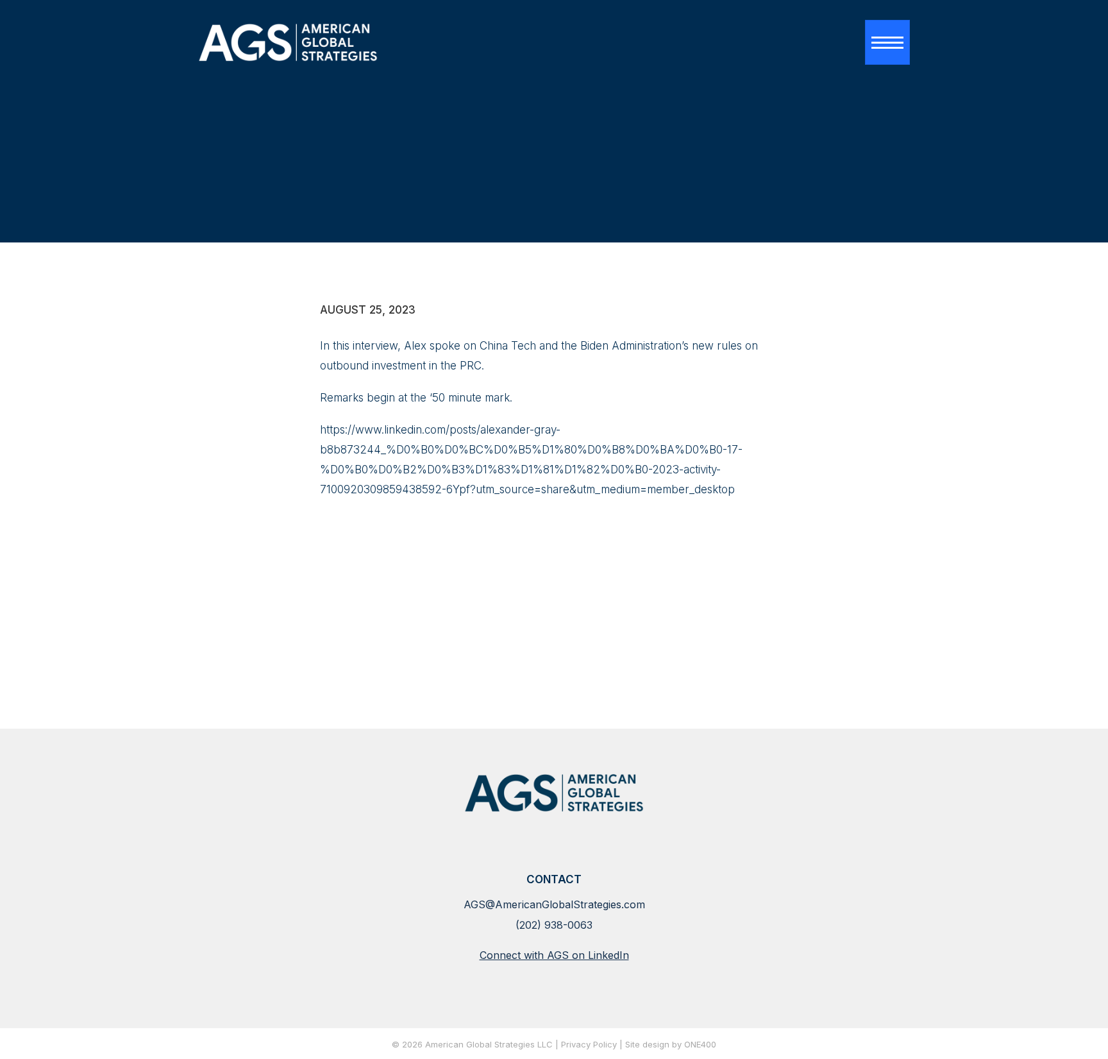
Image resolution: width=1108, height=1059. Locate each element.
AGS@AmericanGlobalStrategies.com (554, 904)
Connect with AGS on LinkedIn (554, 955)
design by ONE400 (679, 1044)
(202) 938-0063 (554, 925)
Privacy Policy (589, 1044)
